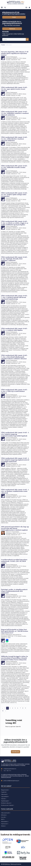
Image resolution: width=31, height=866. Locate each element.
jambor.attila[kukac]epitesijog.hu (11, 780)
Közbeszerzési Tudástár (7, 805)
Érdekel (14, 17)
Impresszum (4, 823)
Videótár (3, 798)
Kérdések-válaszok (6, 803)
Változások (4, 794)
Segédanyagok (4, 801)
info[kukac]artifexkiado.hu (10, 768)
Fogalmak (3, 792)
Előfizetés (3, 815)
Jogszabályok (4, 796)
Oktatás (3, 826)
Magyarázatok (4, 790)
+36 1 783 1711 (7, 770)
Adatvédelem (4, 821)
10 (2, 711)
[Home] (15, 2)
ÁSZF (2, 819)
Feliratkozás (12, 28)
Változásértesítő (5, 813)
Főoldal (3, 45)
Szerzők (3, 817)
